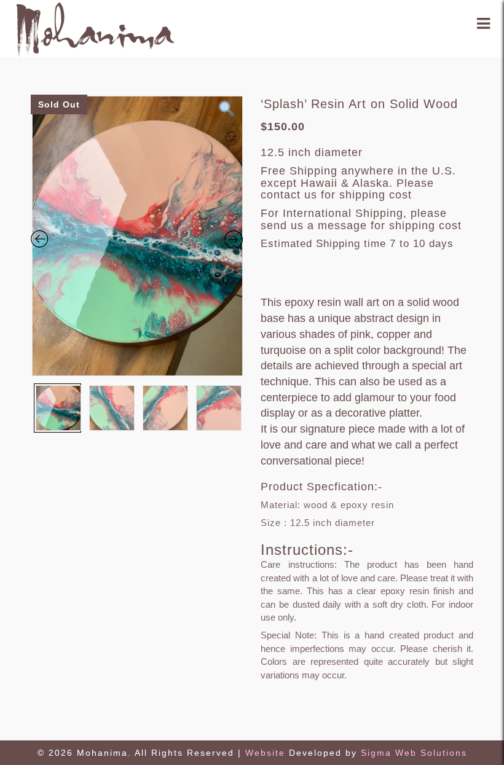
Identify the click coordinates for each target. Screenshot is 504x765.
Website (267, 753)
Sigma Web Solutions (414, 753)
